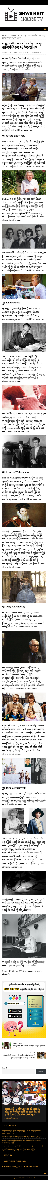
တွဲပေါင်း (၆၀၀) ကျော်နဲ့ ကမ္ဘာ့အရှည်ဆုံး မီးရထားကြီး (18, 1149)
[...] (20, 1118)
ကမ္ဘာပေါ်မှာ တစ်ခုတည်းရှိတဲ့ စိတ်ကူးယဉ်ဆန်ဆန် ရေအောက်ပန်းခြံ (23, 1146)
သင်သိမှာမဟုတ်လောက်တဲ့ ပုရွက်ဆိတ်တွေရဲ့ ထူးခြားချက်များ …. (22, 1136)
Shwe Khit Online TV (21, 52)
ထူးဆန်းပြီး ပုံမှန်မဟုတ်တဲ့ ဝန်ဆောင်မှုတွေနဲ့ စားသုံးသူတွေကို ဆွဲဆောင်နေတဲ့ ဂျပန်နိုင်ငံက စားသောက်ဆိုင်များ (22, 1112)
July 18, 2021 (8, 52)
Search (4, 1068)
